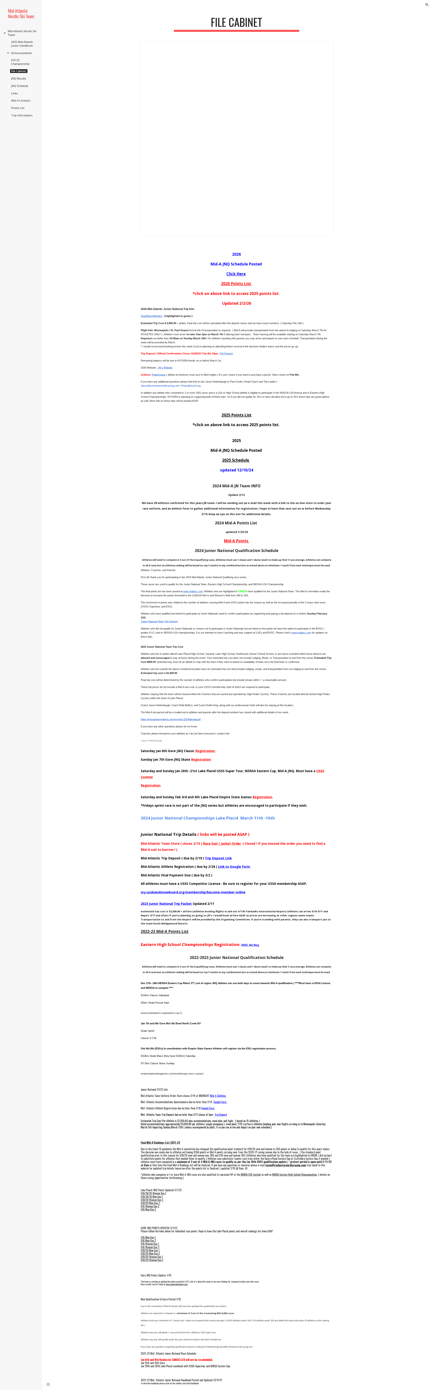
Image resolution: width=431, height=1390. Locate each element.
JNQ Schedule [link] (19, 86)
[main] (237, 23)
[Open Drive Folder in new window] (327, 45)
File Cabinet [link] (18, 71)
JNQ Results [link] (18, 78)
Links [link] (14, 93)
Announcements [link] (21, 53)
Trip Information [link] (21, 115)
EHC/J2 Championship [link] (20, 62)
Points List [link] (17, 108)
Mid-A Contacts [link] (20, 100)
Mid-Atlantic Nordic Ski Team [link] (22, 33)
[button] (427, 5)
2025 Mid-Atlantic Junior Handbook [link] (22, 44)
